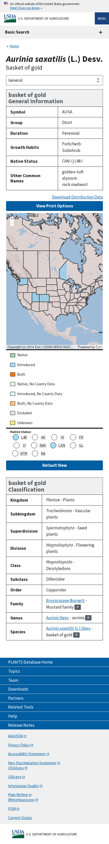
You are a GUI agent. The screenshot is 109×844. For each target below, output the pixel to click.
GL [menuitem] (81, 445)
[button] (12, 219)
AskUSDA (15, 735)
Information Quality (23, 785)
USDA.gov (16, 768)
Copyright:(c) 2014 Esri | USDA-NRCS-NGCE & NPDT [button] (42, 347)
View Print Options (54, 206)
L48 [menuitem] (24, 437)
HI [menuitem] (62, 437)
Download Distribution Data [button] (77, 197)
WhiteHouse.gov (21, 799)
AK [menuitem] (43, 437)
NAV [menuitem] (43, 445)
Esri (98, 346)
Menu (102, 18)
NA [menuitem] (43, 453)
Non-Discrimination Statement (32, 762)
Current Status (20, 817)
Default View (54, 465)
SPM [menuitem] (23, 453)
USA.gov (14, 776)
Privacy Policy (19, 745)
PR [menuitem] (81, 437)
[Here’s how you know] (54, 6)
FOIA (12, 808)
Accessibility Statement (27, 753)
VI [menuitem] (24, 445)
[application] (54, 281)
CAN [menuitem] (61, 445)
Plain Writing (18, 794)
